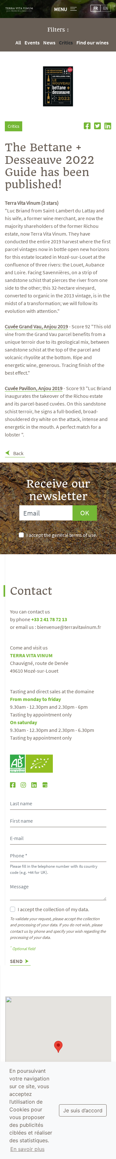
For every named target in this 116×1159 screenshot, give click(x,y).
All (18, 42)
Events (32, 42)
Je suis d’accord (82, 1110)
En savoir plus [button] (27, 1149)
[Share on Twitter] (97, 127)
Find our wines (92, 42)
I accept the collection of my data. (53, 909)
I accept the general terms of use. (61, 535)
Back (18, 453)
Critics (66, 42)
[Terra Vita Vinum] (19, 8)
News (49, 42)
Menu (60, 9)
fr (95, 8)
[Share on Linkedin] (106, 127)
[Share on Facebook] (86, 127)
